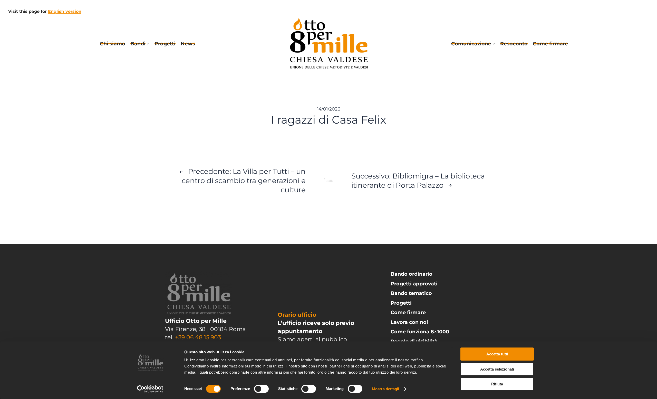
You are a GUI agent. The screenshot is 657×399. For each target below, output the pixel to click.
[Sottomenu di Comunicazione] (493, 43)
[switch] (261, 389)
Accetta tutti (497, 354)
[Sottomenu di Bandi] (148, 43)
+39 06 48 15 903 (198, 337)
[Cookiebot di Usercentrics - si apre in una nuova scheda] (150, 389)
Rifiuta (497, 384)
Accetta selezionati (497, 369)
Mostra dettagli (385, 389)
